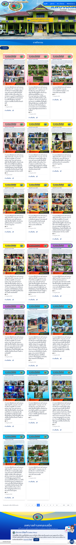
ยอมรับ (36, 539)
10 (56, 505)
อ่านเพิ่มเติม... (8, 110)
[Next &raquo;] (71, 505)
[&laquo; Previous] (26, 505)
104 (68, 505)
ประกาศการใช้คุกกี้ (27, 539)
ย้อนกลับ (5, 48)
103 (64, 505)
